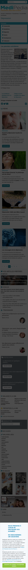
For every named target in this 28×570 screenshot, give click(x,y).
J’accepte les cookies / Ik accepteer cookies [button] (14, 565)
